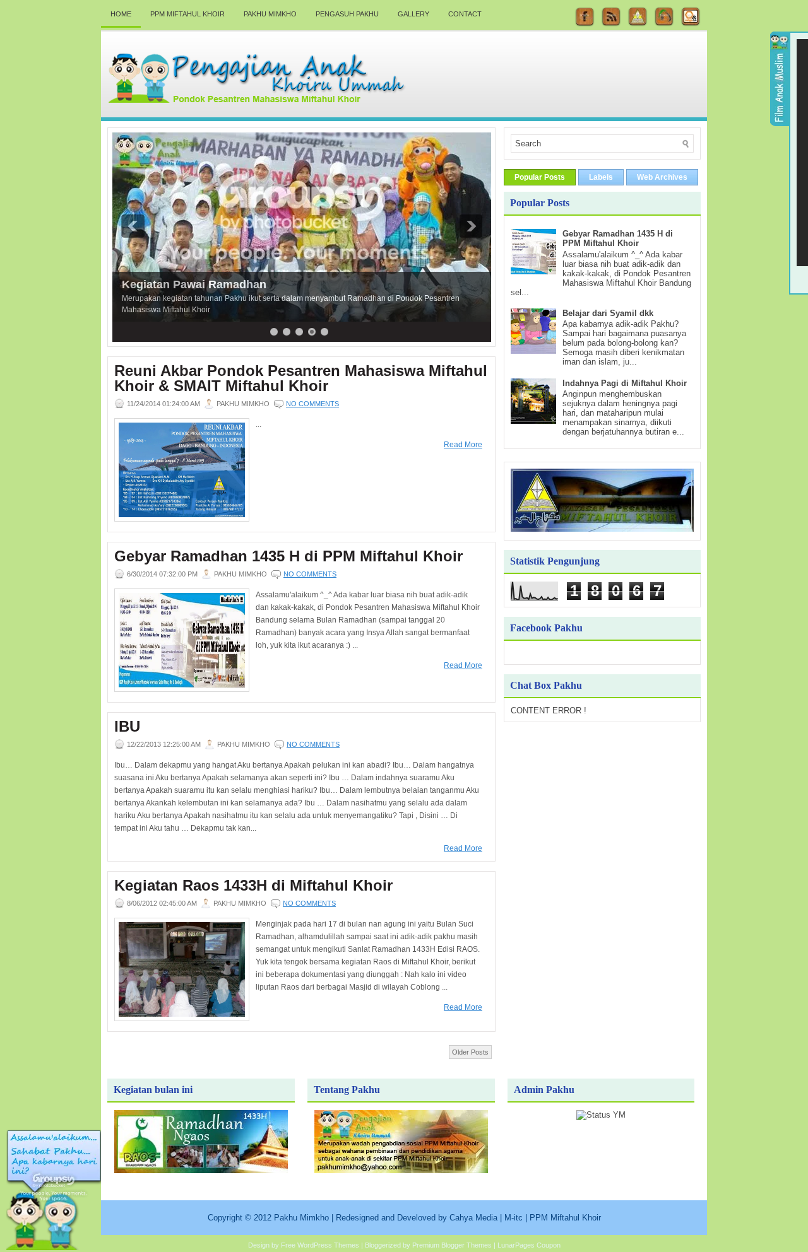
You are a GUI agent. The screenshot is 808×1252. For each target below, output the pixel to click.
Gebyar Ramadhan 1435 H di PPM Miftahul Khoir (288, 556)
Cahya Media (473, 1217)
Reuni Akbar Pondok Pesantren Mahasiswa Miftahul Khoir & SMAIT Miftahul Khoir (300, 378)
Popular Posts (539, 177)
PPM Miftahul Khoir (187, 14)
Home (120, 14)
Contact (465, 14)
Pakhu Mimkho (270, 14)
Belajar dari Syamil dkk (607, 313)
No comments (312, 403)
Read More (463, 444)
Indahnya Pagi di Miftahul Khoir (624, 383)
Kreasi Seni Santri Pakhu (189, 284)
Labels (601, 177)
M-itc (513, 1217)
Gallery (413, 14)
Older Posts (470, 1052)
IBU (127, 726)
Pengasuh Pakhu (347, 14)
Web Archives (662, 177)
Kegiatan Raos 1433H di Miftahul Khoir (253, 885)
